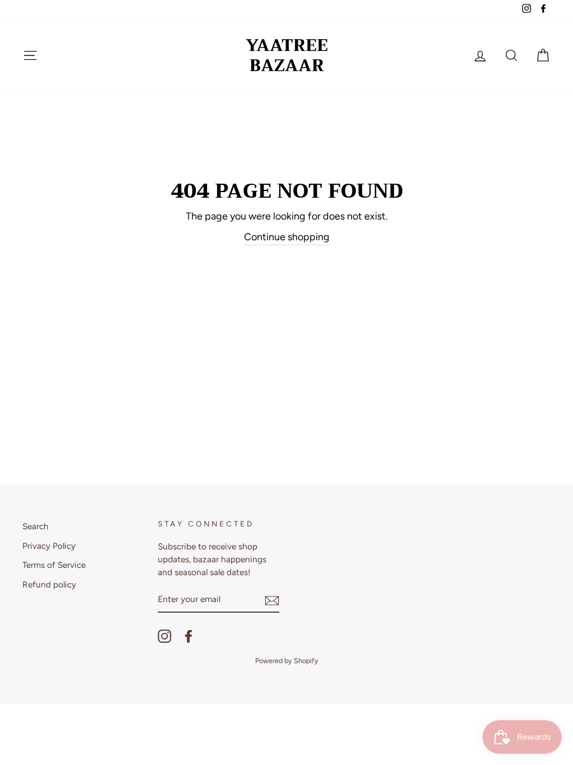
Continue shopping (287, 237)
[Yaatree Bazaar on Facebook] (188, 636)
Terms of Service (54, 564)
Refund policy (49, 584)
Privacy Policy (49, 545)
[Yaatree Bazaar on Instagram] (164, 636)
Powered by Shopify (286, 660)
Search (35, 526)
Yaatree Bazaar (287, 55)
